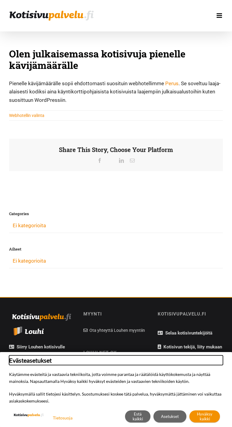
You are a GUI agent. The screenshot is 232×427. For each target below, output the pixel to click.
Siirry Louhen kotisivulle (39, 347)
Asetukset (170, 416)
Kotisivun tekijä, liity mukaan (191, 347)
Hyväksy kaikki (204, 416)
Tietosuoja (62, 417)
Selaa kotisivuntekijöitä (187, 333)
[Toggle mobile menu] (220, 15)
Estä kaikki (138, 416)
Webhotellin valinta (26, 115)
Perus (172, 83)
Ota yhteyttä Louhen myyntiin (117, 330)
